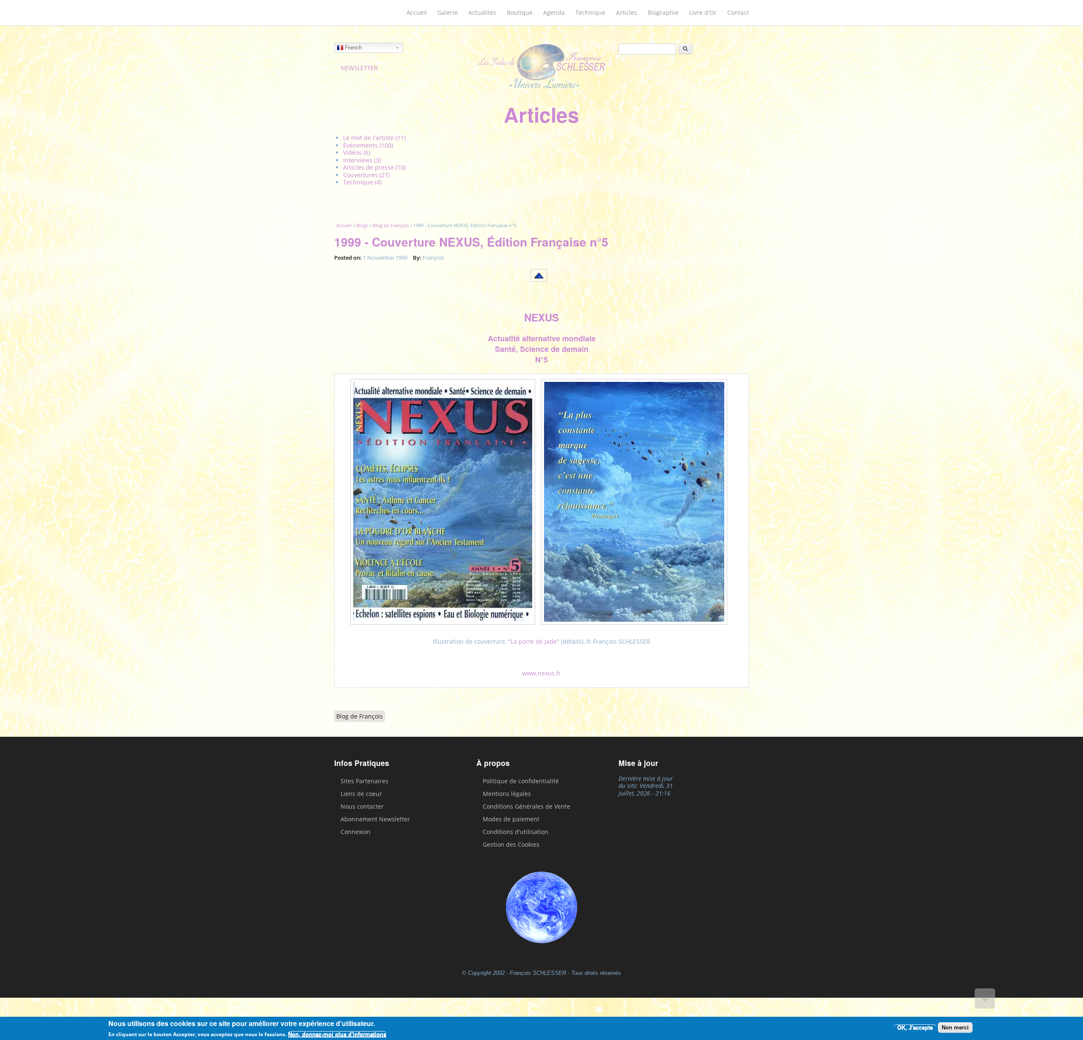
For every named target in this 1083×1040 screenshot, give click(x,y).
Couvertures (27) (366, 175)
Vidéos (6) (356, 152)
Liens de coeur (361, 794)
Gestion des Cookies (511, 844)
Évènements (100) (368, 145)
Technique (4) (362, 182)
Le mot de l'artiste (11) (374, 138)
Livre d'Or (703, 12)
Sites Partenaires (364, 781)
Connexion (356, 832)
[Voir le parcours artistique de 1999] (542, 282)
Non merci (955, 1027)
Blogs (362, 225)
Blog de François (391, 225)
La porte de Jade (534, 641)
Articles (626, 12)
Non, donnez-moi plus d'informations (337, 1034)
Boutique (520, 12)
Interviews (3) (362, 160)
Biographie (663, 12)
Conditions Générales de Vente (526, 806)
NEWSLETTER (359, 68)
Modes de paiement (511, 819)
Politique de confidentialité (521, 781)
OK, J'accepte (915, 1027)
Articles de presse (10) (374, 167)
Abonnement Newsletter (375, 819)
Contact (738, 12)
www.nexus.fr (541, 673)
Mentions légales (507, 794)
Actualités (482, 12)
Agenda (554, 12)
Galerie (447, 12)
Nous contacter (362, 806)
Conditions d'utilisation (515, 832)
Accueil (417, 12)
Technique (590, 12)
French (353, 47)
